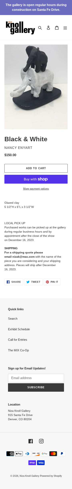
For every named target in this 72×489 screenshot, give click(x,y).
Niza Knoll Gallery (29, 476)
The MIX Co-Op (18, 350)
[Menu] (65, 27)
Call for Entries (17, 339)
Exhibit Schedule (19, 329)
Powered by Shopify (51, 476)
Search (12, 318)
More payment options (36, 188)
